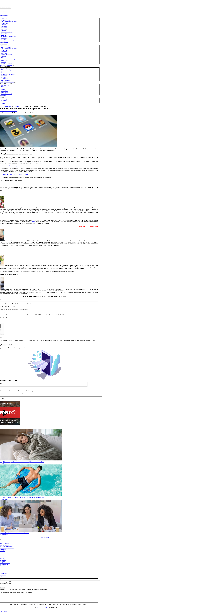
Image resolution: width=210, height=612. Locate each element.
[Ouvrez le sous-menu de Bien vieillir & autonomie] (13, 65)
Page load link (3, 611)
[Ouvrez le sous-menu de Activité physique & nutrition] (15, 82)
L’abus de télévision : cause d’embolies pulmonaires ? (16, 174)
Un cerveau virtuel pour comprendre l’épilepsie (14, 166)
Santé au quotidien (7, 106)
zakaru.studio (52, 610)
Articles (5, 11)
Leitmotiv (33, 221)
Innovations (16, 106)
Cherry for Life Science (42, 607)
